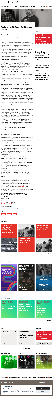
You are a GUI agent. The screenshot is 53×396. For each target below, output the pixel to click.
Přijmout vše (42, 388)
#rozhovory (9, 214)
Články (5, 24)
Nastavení (43, 391)
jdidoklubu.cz (23, 186)
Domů (2, 24)
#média (14, 214)
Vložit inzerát (44, 343)
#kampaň (3, 214)
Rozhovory (9, 24)
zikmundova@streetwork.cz (7, 203)
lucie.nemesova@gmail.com (7, 208)
